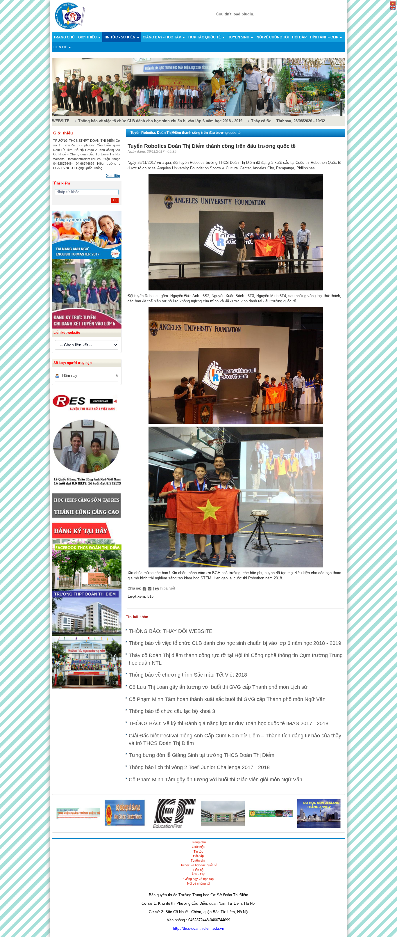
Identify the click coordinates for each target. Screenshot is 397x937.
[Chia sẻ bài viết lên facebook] (144, 588)
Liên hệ (60, 47)
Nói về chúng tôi (273, 37)
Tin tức (198, 851)
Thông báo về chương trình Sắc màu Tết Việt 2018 (188, 675)
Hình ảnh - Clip (324, 37)
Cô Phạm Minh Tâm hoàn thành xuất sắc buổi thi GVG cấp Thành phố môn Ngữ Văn (227, 699)
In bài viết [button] (167, 588)
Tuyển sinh (239, 37)
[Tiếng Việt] (393, 3)
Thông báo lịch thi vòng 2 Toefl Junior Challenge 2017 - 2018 (199, 767)
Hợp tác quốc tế (205, 37)
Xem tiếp (113, 176)
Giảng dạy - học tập (162, 37)
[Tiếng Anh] (393, 7)
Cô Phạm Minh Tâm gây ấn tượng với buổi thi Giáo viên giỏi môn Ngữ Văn (215, 779)
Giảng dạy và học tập (198, 879)
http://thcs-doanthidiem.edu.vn (198, 928)
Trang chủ (64, 37)
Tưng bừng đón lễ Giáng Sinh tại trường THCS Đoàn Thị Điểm (201, 755)
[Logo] (70, 15)
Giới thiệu (88, 37)
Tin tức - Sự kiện (120, 37)
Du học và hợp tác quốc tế (198, 865)
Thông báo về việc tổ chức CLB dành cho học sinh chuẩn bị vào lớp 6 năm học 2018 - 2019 (152, 121)
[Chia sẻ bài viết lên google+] (150, 588)
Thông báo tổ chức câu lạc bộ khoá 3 (172, 711)
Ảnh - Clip (198, 874)
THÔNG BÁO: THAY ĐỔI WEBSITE (170, 631)
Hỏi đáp (299, 37)
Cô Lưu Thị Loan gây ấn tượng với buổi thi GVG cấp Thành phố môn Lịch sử (218, 687)
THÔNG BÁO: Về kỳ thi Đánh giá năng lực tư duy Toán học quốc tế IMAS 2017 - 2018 (228, 723)
